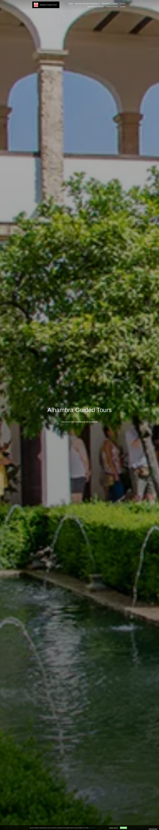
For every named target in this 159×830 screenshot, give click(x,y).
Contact (122, 6)
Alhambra (105, 3)
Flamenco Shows (112, 6)
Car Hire (122, 3)
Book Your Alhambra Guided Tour (86, 3)
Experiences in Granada (96, 6)
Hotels (115, 3)
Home (71, 3)
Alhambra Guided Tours (79, 409)
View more (92, 828)
